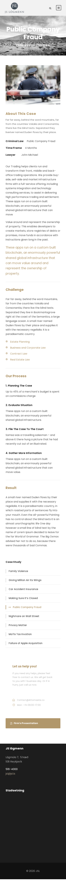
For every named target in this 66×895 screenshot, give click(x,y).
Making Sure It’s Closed (23, 598)
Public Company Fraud (27, 607)
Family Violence (18, 571)
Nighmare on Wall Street (24, 616)
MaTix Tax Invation (20, 634)
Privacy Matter (18, 625)
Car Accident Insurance (23, 589)
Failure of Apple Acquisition (25, 643)
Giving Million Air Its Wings (25, 580)
